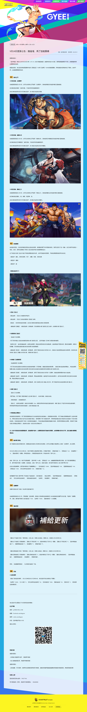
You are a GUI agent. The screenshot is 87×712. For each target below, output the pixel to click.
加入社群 (51, 706)
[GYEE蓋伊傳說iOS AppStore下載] (83, 345)
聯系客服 (58, 706)
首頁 (17, 44)
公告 (30, 44)
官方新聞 (22, 44)
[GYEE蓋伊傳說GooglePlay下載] (83, 347)
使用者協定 (43, 706)
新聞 (27, 44)
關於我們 (29, 706)
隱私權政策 (36, 706)
